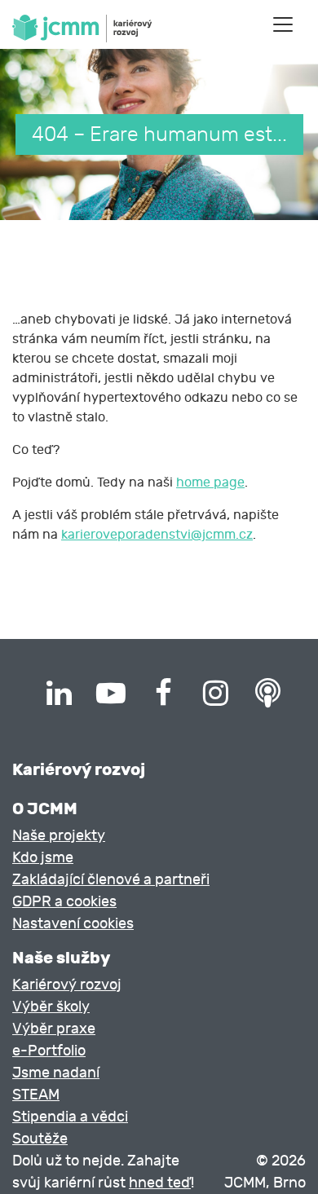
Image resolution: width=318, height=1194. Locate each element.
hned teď (160, 1183)
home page (210, 482)
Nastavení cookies (73, 923)
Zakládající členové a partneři (111, 879)
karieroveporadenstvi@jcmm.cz (157, 534)
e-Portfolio (49, 1051)
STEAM (36, 1095)
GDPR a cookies (64, 901)
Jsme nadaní (55, 1073)
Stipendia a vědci (70, 1117)
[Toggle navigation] (283, 24)
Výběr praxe (53, 1029)
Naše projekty (58, 835)
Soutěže (40, 1139)
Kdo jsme (42, 857)
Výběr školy (51, 1007)
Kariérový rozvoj (66, 985)
